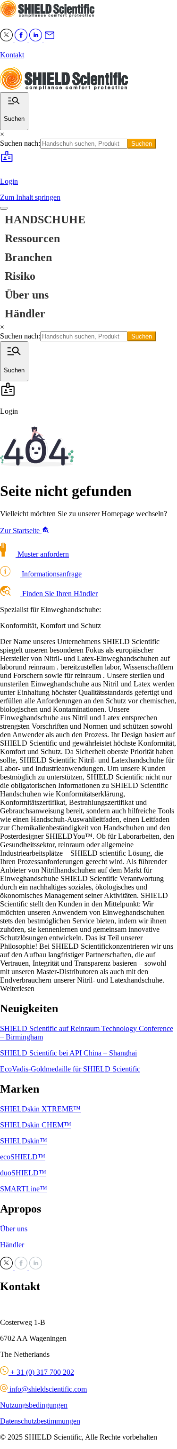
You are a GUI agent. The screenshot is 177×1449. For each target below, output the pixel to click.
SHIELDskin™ (23, 1141)
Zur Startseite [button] (21, 531)
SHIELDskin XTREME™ (40, 1109)
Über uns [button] (27, 295)
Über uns (13, 1229)
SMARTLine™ (23, 1189)
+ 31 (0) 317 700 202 (41, 1372)
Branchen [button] (28, 257)
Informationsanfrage (51, 574)
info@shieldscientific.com (47, 1389)
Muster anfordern (42, 554)
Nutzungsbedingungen (33, 1405)
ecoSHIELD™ (22, 1157)
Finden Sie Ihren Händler (59, 594)
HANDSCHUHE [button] (45, 219)
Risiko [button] (20, 276)
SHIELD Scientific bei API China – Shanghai (68, 1053)
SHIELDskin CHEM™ (35, 1125)
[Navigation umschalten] (4, 208)
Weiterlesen (17, 988)
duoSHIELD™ (23, 1173)
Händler (25, 313)
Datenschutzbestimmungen (40, 1421)
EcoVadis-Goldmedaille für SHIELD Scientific (70, 1069)
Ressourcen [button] (32, 238)
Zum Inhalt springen (30, 197)
